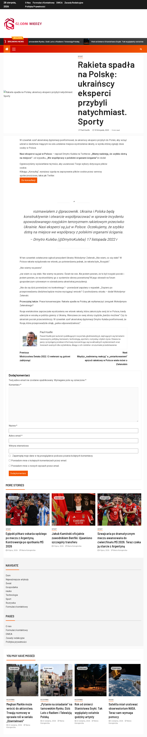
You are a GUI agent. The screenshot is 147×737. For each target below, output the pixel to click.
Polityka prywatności (35, 6)
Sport (8, 599)
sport (80, 56)
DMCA (59, 3)
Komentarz (15, 384)
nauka (8, 591)
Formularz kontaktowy (43, 3)
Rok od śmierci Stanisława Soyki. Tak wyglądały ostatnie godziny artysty (109, 41)
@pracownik (68, 211)
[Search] (141, 49)
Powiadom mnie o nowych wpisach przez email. (35, 465)
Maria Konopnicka (28, 550)
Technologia (12, 595)
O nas (28, 3)
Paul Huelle (85, 130)
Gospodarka (12, 587)
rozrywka (10, 700)
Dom (8, 575)
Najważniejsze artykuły (17, 579)
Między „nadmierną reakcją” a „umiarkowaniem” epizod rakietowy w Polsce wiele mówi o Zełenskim (102, 358)
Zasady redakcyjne (73, 3)
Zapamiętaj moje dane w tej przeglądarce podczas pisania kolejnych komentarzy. (52, 455)
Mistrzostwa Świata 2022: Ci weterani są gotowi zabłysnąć (45, 356)
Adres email (15, 435)
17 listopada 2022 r (102, 239)
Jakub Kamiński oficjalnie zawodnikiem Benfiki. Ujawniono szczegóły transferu (72, 538)
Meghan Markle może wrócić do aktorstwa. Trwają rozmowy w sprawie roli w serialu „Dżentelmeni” (19, 712)
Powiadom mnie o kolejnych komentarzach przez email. (39, 460)
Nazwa (13, 425)
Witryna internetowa (19, 445)
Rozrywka (11, 603)
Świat (8, 583)
